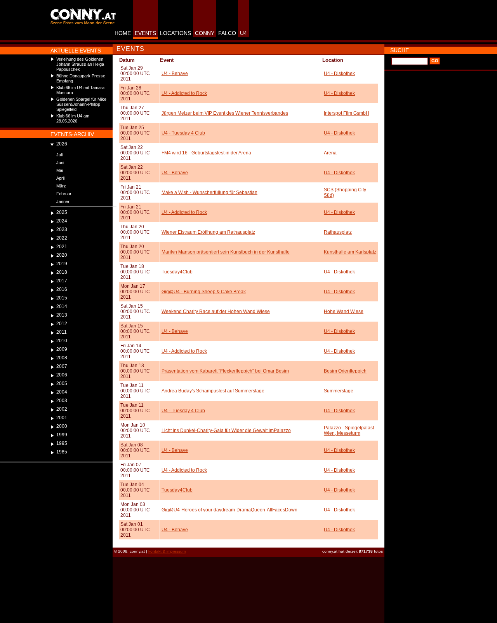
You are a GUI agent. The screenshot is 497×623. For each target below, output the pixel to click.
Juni (60, 162)
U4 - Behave (175, 73)
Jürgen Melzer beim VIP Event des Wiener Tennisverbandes (225, 113)
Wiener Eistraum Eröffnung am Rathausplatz (208, 232)
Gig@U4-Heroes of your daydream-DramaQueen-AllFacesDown (229, 510)
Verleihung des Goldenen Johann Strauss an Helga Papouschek (80, 64)
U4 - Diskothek (339, 73)
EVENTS (145, 33)
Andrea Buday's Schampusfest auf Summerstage (213, 391)
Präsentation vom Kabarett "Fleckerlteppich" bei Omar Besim (225, 371)
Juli (59, 154)
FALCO (227, 33)
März (61, 186)
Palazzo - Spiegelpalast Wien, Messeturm (349, 430)
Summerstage (338, 391)
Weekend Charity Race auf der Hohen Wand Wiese (216, 311)
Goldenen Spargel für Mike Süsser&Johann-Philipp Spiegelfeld (81, 104)
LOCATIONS (175, 33)
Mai (59, 170)
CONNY (204, 33)
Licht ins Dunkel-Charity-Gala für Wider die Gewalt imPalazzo (226, 430)
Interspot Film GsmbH (346, 113)
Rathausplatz (338, 232)
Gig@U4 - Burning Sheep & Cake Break (204, 291)
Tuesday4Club (177, 272)
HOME (123, 33)
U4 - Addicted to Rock (184, 93)
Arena (330, 153)
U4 (243, 33)
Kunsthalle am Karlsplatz (350, 252)
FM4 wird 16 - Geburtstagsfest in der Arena (206, 153)
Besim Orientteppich (345, 371)
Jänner (63, 201)
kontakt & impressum (167, 551)
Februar (63, 193)
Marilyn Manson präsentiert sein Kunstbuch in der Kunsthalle (226, 252)
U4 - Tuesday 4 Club (183, 133)
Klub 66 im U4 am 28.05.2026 (72, 118)
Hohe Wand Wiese (343, 311)
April (60, 178)
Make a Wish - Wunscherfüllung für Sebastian (209, 192)
